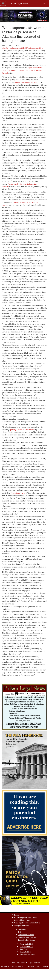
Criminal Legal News (22, 920)
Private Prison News (27, 954)
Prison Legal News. (18, 493)
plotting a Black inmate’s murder (22, 429)
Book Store (24, 949)
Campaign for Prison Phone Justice (27, 922)
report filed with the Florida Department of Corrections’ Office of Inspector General (22, 70)
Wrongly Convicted (21, 925)
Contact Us (22, 929)
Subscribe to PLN (26, 944)
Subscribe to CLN (26, 946)
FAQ (20, 932)
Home (16, 915)
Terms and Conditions (26, 934)
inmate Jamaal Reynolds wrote (26, 82)
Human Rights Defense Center (25, 917)
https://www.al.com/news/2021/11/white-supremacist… (22, 48)
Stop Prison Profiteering (27, 937)
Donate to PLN (25, 952)
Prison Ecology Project (26, 940)
